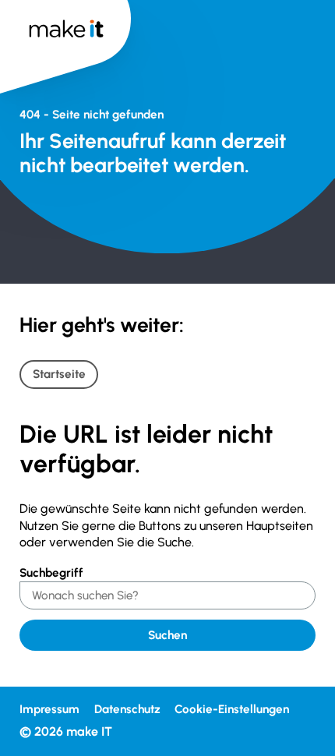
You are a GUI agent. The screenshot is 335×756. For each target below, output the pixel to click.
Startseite (59, 374)
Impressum (49, 709)
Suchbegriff (51, 573)
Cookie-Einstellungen (232, 709)
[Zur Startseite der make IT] (65, 38)
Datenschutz (127, 709)
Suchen (167, 635)
